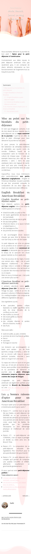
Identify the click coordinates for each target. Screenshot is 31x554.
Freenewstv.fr (21, 523)
